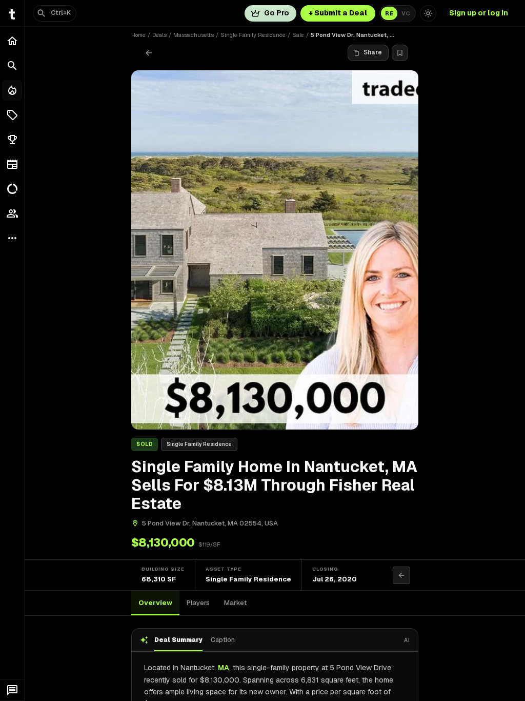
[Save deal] (400, 53)
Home (138, 34)
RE (389, 13)
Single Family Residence (253, 34)
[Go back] (149, 53)
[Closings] (12, 90)
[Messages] (12, 690)
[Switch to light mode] (428, 13)
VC (405, 13)
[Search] (12, 65)
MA (223, 667)
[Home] (12, 41)
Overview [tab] (155, 602)
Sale (298, 34)
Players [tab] (198, 602)
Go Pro (276, 12)
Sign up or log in (478, 12)
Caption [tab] (223, 640)
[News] (12, 164)
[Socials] (12, 213)
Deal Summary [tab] (178, 640)
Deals (159, 34)
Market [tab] (235, 602)
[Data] (12, 189)
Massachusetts (193, 34)
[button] (12, 115)
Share (373, 52)
